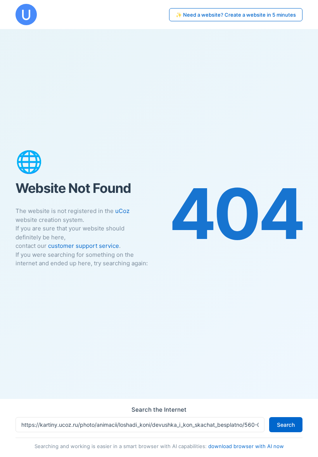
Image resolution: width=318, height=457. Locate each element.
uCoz (122, 211)
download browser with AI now (246, 446)
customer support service (83, 245)
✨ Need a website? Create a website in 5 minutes (236, 15)
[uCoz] (26, 14)
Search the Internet (159, 409)
